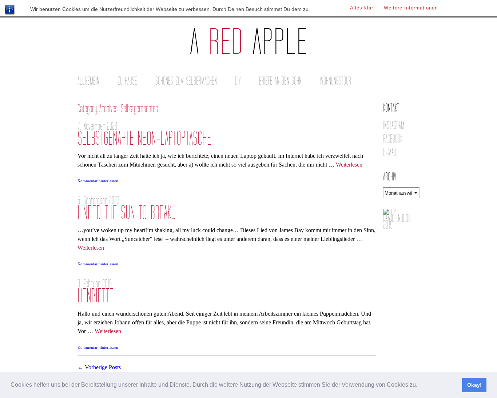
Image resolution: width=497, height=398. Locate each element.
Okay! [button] (474, 385)
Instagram (393, 125)
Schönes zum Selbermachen (186, 81)
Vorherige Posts (99, 367)
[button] (420, 386)
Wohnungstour (335, 81)
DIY (238, 81)
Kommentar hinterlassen (97, 181)
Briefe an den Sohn (280, 81)
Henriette (95, 296)
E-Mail (390, 152)
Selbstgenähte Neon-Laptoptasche (144, 139)
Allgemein (88, 81)
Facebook (392, 139)
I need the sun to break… (126, 213)
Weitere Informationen (411, 8)
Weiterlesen (349, 164)
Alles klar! (362, 8)
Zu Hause (127, 81)
